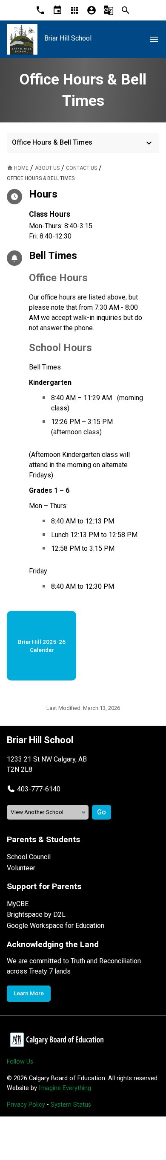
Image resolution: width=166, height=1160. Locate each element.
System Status (71, 1104)
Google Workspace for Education (55, 926)
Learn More (29, 993)
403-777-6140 (38, 789)
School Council (29, 857)
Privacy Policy (26, 1104)
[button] (33, 789)
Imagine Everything (65, 1088)
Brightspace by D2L (36, 914)
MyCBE (18, 904)
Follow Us (20, 1061)
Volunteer (21, 868)
